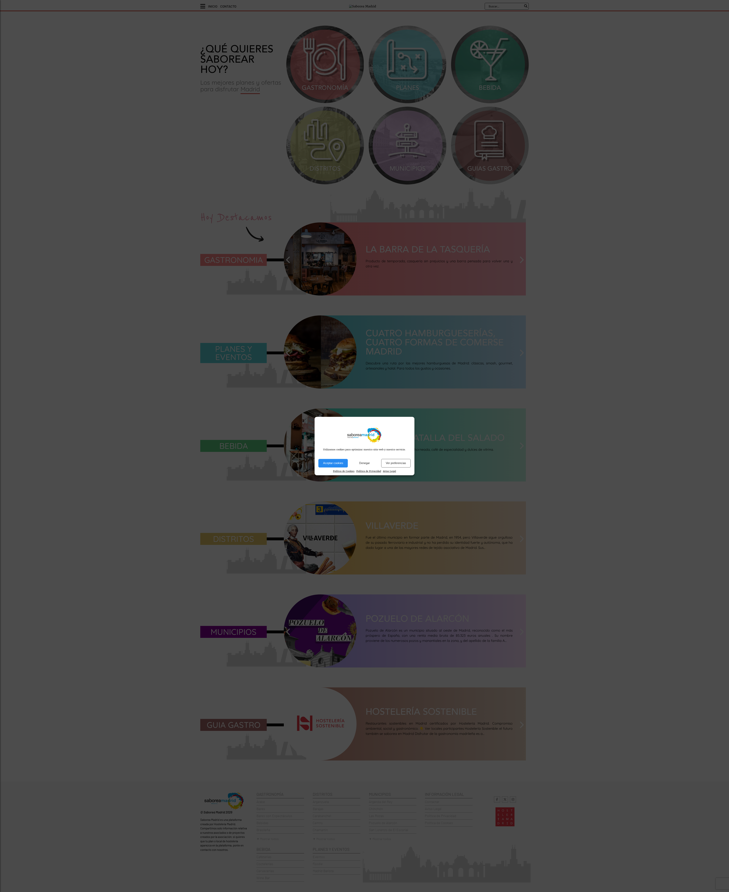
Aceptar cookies (333, 463)
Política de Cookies (343, 471)
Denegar (364, 463)
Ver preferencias (396, 463)
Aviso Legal (389, 471)
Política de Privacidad (368, 471)
